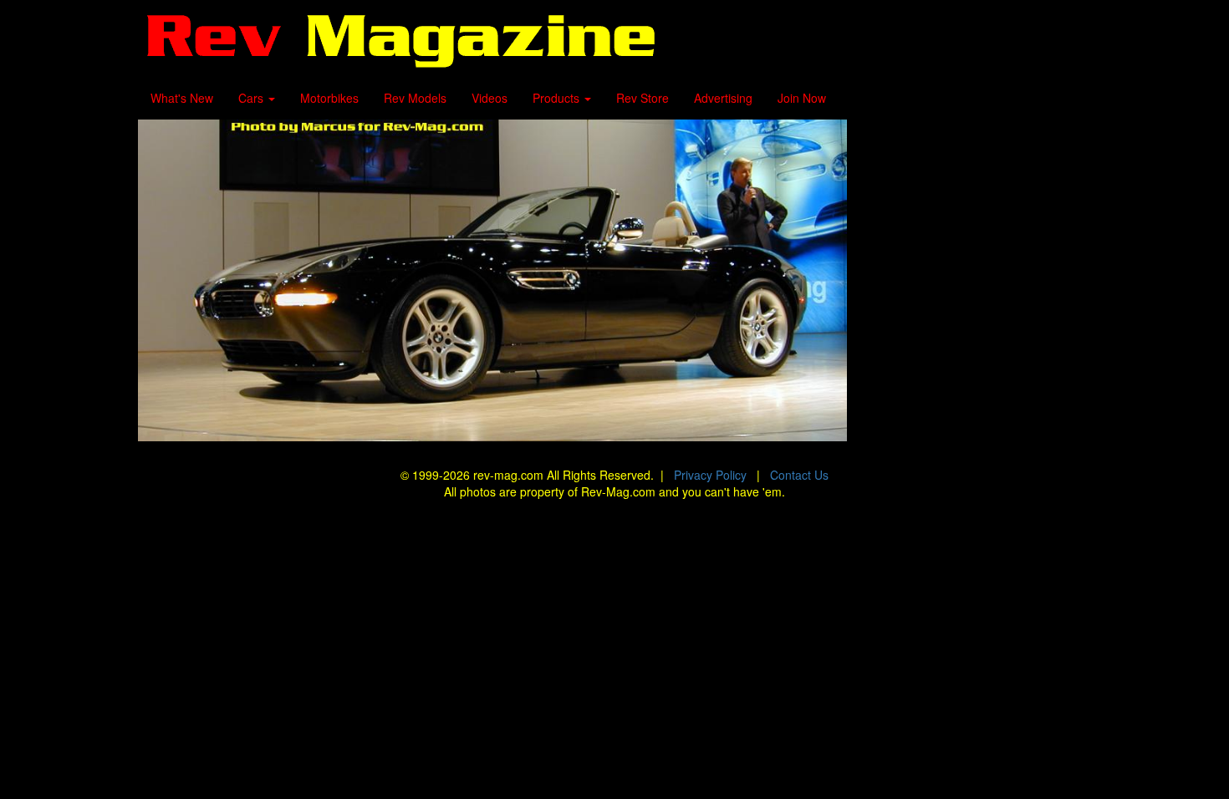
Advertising (723, 97)
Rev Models (415, 97)
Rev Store (642, 97)
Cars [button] (252, 97)
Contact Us (799, 474)
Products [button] (558, 97)
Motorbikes (329, 97)
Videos (489, 97)
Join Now (802, 97)
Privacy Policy (710, 474)
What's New (181, 97)
